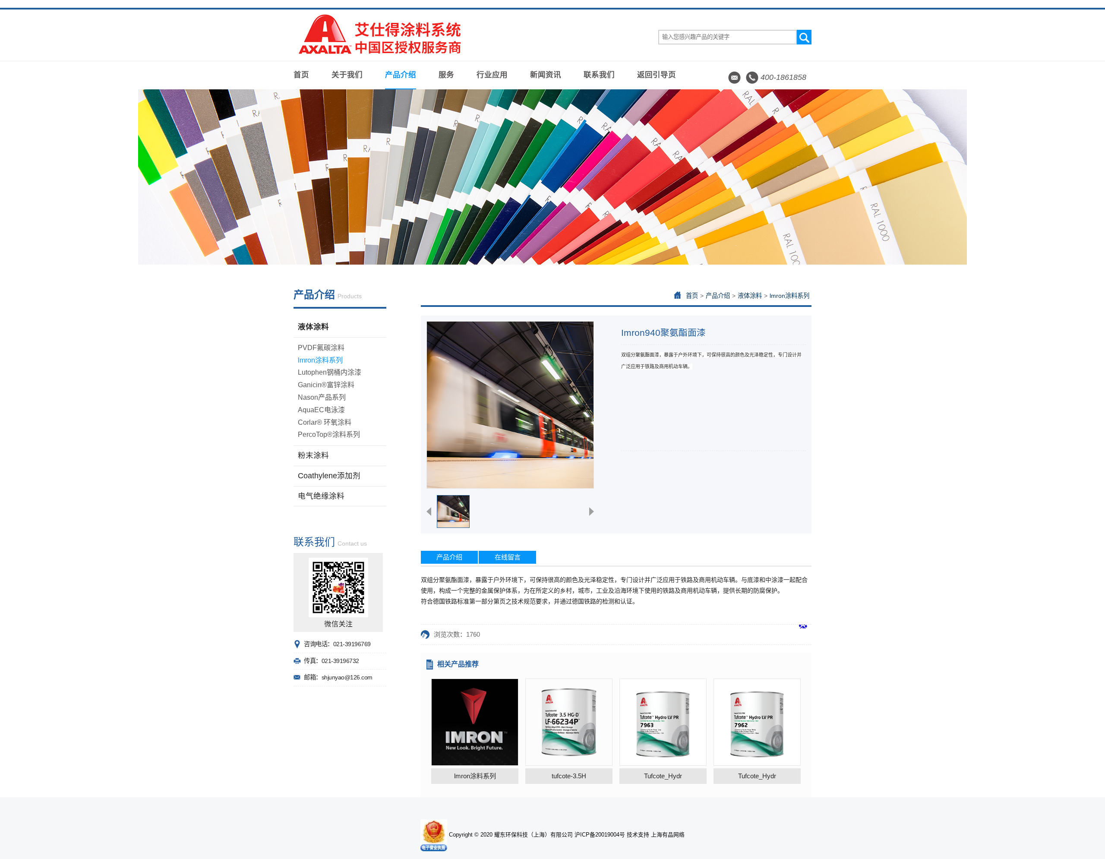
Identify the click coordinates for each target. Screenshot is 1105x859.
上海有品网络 (668, 834)
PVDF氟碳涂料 (321, 347)
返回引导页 (656, 74)
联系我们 (599, 74)
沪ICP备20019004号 (600, 834)
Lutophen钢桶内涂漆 (329, 372)
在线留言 (508, 557)
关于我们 (347, 74)
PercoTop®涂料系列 (329, 434)
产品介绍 (400, 74)
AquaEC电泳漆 (321, 410)
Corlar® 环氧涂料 (324, 422)
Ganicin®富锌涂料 (326, 384)
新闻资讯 (545, 74)
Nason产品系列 (322, 397)
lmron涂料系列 (320, 360)
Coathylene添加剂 (329, 475)
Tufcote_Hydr (663, 776)
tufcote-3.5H (569, 776)
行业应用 (492, 74)
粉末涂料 (313, 455)
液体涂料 (313, 326)
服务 (446, 74)
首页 (301, 74)
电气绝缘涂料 (321, 496)
